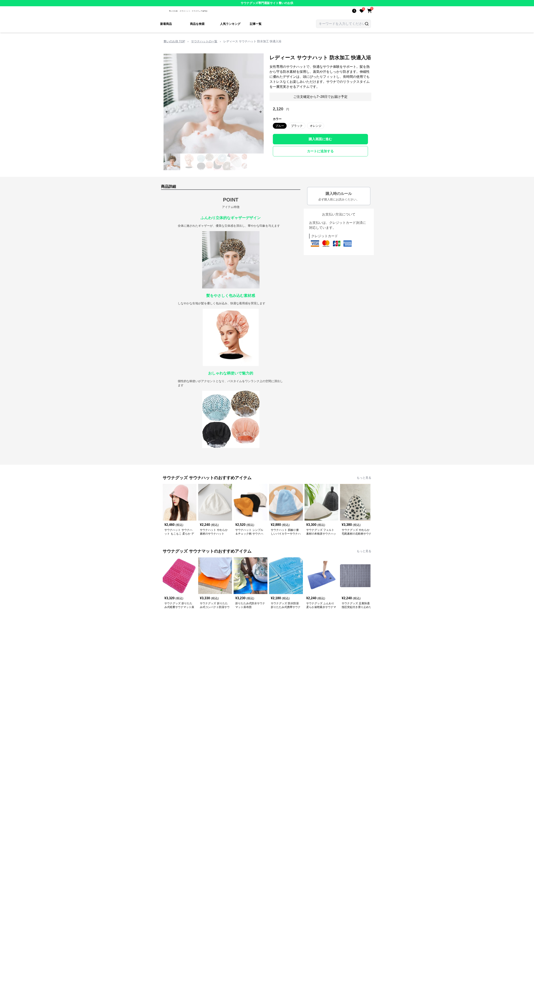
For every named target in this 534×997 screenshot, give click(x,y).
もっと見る (364, 477)
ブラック (297, 125)
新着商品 (166, 23)
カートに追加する (320, 151)
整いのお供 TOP (174, 41)
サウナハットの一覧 (204, 41)
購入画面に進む (320, 139)
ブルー (279, 125)
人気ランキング (230, 23)
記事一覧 (256, 23)
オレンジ (315, 125)
